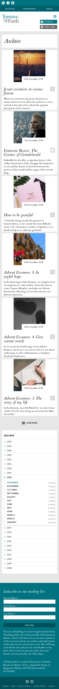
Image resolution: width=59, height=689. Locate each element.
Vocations (10, 9)
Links (13, 686)
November (12, 486)
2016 (9, 532)
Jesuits (49, 9)
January (11, 522)
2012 (9, 550)
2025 (9, 446)
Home (5, 686)
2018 (9, 477)
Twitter (12, 3)
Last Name (10, 613)
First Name (10, 605)
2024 (9, 450)
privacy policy (32, 650)
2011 (9, 554)
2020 (9, 468)
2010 (9, 559)
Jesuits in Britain (42, 661)
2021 (9, 464)
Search (3, 3)
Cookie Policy (39, 686)
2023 (9, 455)
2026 (9, 441)
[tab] (29, 441)
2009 (9, 563)
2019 (9, 473)
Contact (51, 686)
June (9, 504)
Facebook (8, 3)
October (12, 489)
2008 (9, 568)
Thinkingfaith (29, 9)
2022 (9, 459)
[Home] (10, 19)
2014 (9, 541)
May (9, 507)
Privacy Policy (24, 686)
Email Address (11, 598)
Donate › (49, 21)
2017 (9, 528)
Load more (31, 423)
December (12, 482)
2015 (9, 536)
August (11, 497)
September (13, 493)
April (10, 511)
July (9, 500)
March (11, 515)
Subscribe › (50, 27)
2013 (9, 545)
